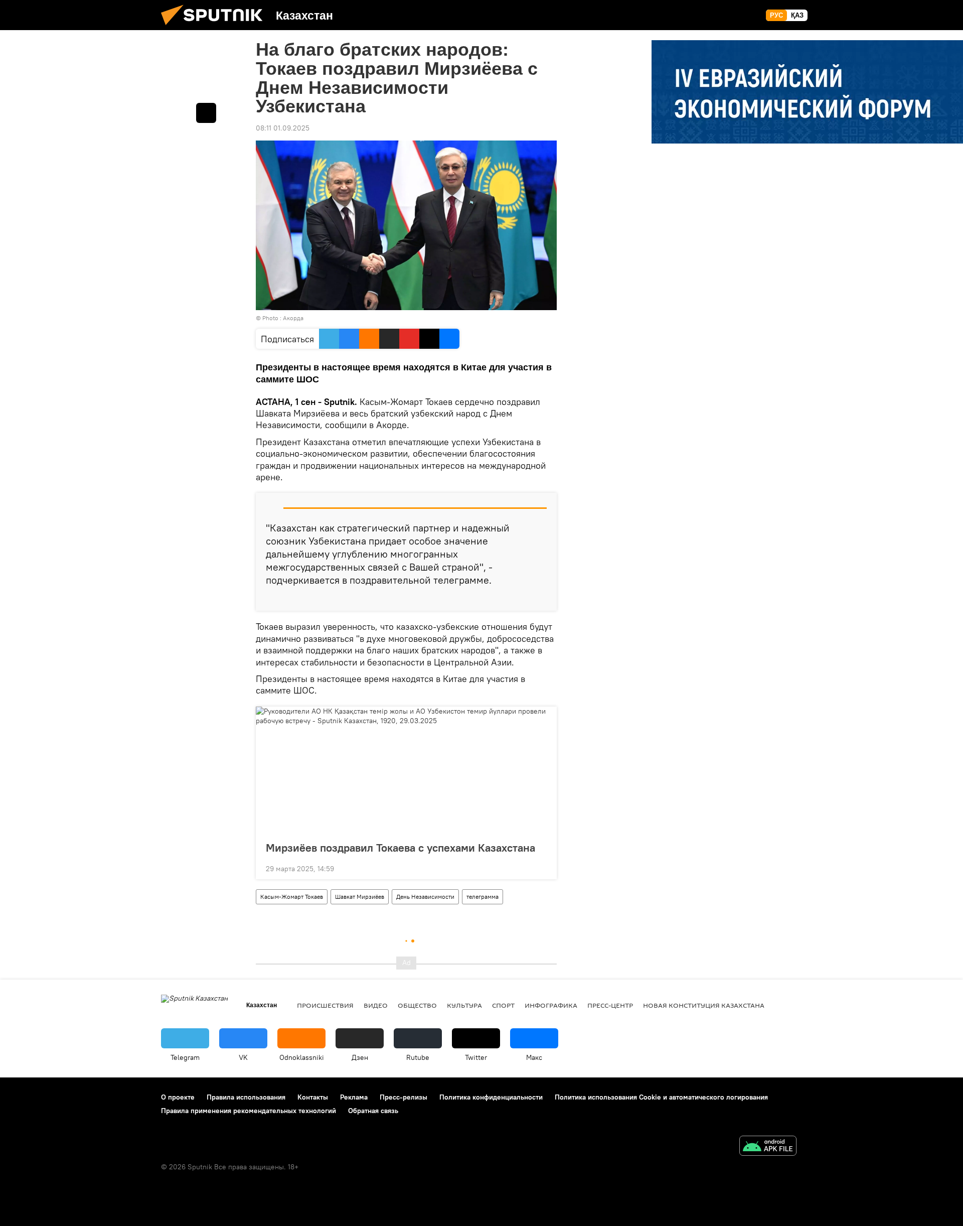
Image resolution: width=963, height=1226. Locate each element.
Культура (464, 1005)
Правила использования (246, 1097)
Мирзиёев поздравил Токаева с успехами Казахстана (400, 847)
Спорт (503, 1005)
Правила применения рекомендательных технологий (248, 1110)
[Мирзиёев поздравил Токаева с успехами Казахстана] (406, 771)
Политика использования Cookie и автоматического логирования (661, 1097)
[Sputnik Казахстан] (215, 27)
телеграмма (482, 896)
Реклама (354, 1097)
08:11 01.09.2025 (282, 127)
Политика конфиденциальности (491, 1097)
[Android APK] (768, 1147)
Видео (376, 1005)
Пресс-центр (610, 1005)
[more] (541, 599)
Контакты (312, 1097)
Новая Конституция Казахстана (703, 1005)
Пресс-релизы (403, 1097)
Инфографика (551, 1005)
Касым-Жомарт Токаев (291, 896)
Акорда (293, 318)
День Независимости (425, 896)
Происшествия (325, 1005)
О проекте (178, 1097)
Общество (417, 1005)
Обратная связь (373, 1110)
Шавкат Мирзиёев (359, 896)
